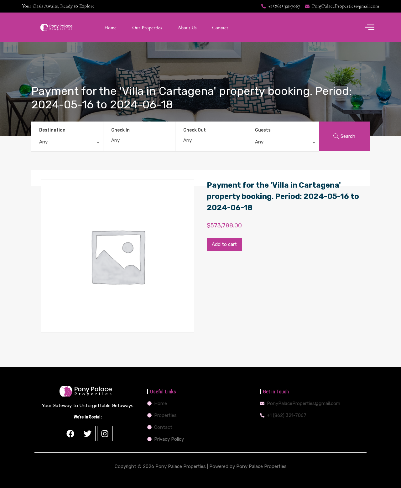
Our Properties (147, 27)
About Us (187, 27)
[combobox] (67, 143)
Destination (52, 130)
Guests (263, 130)
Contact (220, 27)
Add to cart (224, 244)
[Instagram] (105, 433)
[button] (369, 27)
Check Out (194, 130)
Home (110, 27)
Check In (120, 130)
